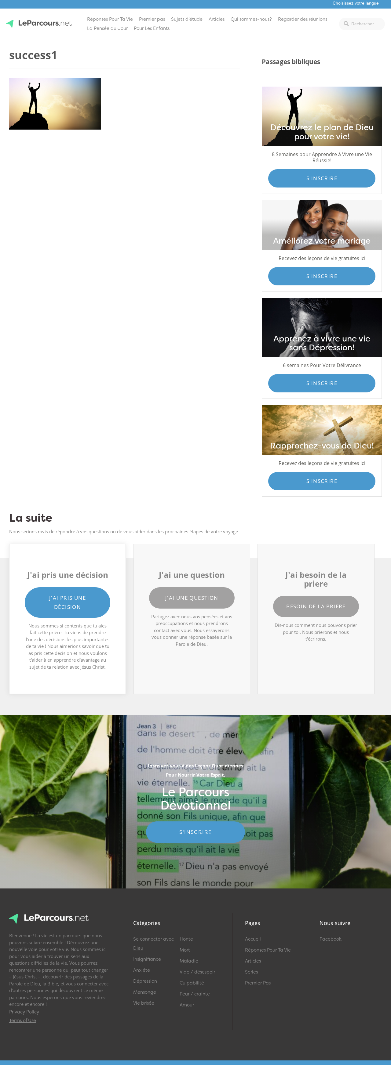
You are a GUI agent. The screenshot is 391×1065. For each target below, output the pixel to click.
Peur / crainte (195, 994)
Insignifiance (147, 959)
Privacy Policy (24, 1012)
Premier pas (152, 19)
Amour (187, 1005)
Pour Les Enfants (152, 28)
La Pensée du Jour (107, 28)
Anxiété (141, 970)
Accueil (253, 939)
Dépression (145, 981)
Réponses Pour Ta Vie (110, 19)
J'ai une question (191, 597)
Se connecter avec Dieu (153, 943)
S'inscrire (321, 178)
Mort (185, 950)
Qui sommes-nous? (251, 19)
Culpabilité (192, 983)
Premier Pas (258, 983)
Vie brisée (143, 1003)
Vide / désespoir (197, 972)
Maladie (189, 961)
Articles (217, 19)
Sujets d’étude (187, 19)
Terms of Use (22, 1020)
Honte (186, 939)
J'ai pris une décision (67, 602)
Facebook (331, 939)
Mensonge (144, 992)
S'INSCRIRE (195, 832)
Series (251, 972)
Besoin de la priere (316, 606)
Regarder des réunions (302, 19)
